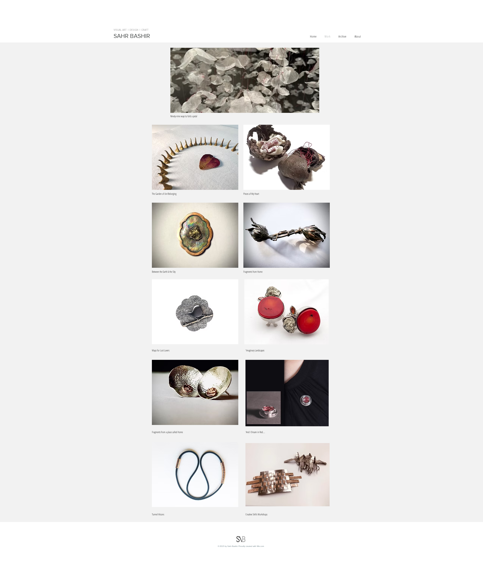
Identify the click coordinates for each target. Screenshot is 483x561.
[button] (244, 80)
